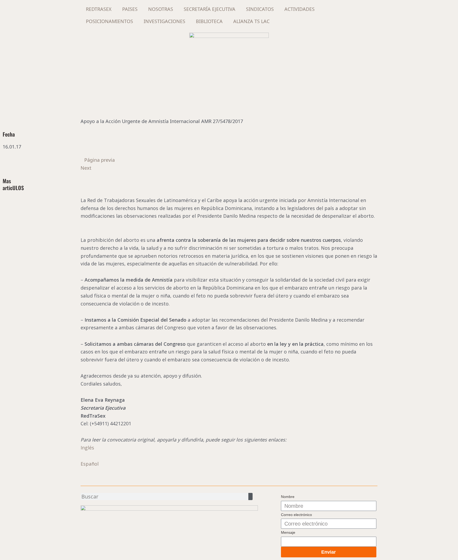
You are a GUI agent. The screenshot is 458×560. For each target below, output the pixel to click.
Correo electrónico (296, 515)
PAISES (130, 9)
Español (90, 464)
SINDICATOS (260, 9)
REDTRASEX (99, 9)
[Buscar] (250, 496)
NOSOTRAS (160, 9)
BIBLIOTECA (209, 21)
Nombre (287, 497)
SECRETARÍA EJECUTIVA (209, 9)
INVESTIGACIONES (164, 21)
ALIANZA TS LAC (251, 21)
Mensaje (288, 532)
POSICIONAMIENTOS (109, 21)
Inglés (87, 447)
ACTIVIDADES (299, 9)
